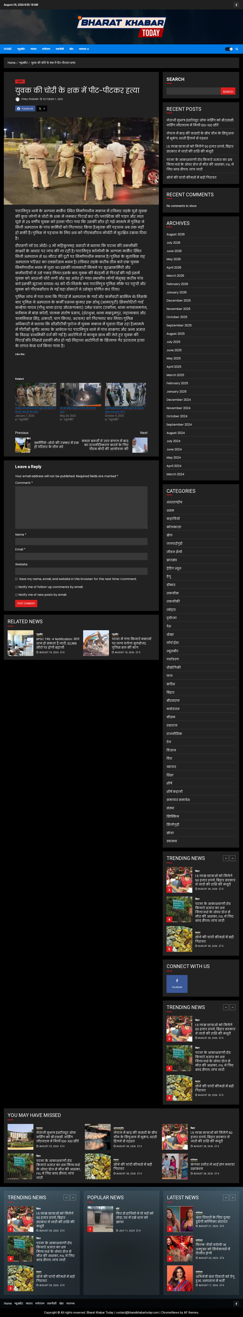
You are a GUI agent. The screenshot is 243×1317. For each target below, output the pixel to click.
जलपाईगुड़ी (174, 543)
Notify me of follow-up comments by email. (50, 587)
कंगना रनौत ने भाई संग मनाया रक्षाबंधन (213, 1166)
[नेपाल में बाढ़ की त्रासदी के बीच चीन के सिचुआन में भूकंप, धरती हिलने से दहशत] (98, 1137)
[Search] (236, 49)
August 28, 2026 (207, 916)
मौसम (170, 717)
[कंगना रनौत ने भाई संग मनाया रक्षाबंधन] (175, 1166)
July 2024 (173, 441)
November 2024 (178, 408)
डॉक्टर (170, 585)
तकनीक (172, 593)
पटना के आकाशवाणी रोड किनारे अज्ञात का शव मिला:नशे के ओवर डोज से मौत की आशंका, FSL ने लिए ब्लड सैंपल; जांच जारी (200, 165)
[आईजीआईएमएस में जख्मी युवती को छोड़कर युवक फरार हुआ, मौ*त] (125, 394)
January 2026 (176, 292)
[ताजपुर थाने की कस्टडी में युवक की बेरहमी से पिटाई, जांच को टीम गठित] (35, 394)
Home (8, 48)
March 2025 (175, 375)
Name (20, 534)
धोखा (170, 635)
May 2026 (173, 259)
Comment (24, 483)
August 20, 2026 (208, 1228)
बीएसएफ (173, 701)
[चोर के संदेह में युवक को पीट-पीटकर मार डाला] (80, 394)
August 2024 (175, 433)
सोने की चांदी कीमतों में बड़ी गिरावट (191, 177)
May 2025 (173, 358)
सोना (170, 833)
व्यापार (33, 48)
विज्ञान (171, 750)
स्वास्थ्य (82, 48)
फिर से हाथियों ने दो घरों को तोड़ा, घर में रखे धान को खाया (148, 1219)
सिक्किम (172, 816)
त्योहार (171, 610)
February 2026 (177, 284)
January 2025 (176, 391)
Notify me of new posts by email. (42, 594)
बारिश (170, 684)
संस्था (170, 808)
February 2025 (177, 383)
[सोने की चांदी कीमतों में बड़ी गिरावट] (179, 909)
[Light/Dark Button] (229, 49)
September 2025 (179, 325)
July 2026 (173, 242)
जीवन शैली (174, 552)
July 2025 (173, 342)
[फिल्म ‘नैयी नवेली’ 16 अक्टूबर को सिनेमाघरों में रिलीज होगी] (180, 1219)
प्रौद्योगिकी (173, 668)
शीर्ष (169, 783)
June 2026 (174, 251)
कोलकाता (173, 527)
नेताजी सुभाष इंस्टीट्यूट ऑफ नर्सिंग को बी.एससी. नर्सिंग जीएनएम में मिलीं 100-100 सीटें (215, 939)
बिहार (170, 692)
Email (20, 549)
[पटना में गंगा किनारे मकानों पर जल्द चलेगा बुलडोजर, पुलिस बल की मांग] (96, 643)
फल (169, 676)
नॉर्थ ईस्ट (172, 643)
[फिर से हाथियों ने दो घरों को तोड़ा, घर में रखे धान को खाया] (100, 1219)
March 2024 (175, 474)
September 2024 (179, 424)
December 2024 (178, 400)
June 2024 (174, 449)
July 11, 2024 (127, 1230)
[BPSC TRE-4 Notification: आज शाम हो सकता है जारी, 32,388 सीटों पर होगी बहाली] (20, 643)
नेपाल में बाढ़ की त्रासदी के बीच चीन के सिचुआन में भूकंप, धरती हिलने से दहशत (200, 136)
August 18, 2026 (49, 652)
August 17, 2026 (208, 1255)
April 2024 (173, 466)
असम (170, 510)
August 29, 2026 (207, 950)
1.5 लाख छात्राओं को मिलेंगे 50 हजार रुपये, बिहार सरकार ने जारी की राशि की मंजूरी (200, 149)
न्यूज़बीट (21, 48)
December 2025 (178, 300)
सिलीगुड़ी (172, 825)
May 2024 (173, 457)
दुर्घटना (171, 618)
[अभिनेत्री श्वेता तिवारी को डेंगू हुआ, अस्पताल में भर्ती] (180, 1249)
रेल (168, 742)
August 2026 (175, 234)
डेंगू (168, 576)
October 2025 (176, 317)
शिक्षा (170, 775)
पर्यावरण (172, 659)
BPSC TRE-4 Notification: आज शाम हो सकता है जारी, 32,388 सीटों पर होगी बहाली (57, 643)
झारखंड (171, 560)
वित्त (169, 758)
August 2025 (175, 334)
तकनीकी (60, 48)
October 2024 (177, 416)
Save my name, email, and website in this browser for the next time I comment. (78, 579)
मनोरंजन (46, 48)
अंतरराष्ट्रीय (174, 502)
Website (21, 564)
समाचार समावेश (178, 800)
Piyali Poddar (29, 99)
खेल (71, 48)
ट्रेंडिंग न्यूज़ (173, 568)
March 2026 (175, 275)
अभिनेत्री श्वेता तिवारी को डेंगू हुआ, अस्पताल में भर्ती (215, 1249)
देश (168, 626)
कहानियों (173, 519)
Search (175, 79)
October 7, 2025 (53, 99)
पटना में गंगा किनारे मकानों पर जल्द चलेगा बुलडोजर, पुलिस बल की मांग (131, 643)
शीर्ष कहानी (174, 792)
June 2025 (174, 350)
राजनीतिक (174, 734)
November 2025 (178, 309)
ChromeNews (170, 1312)
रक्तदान (172, 725)
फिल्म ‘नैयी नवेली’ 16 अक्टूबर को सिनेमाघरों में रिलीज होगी (213, 1219)
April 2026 (173, 267)
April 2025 (173, 367)
